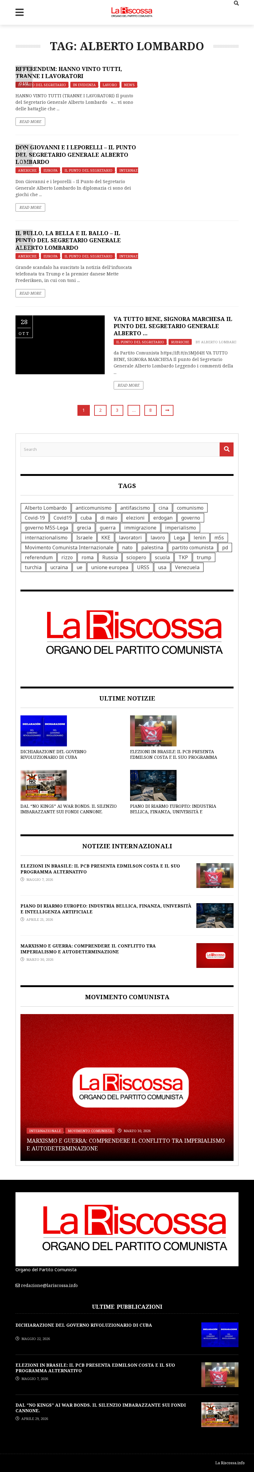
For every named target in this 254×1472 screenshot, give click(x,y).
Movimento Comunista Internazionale (69, 547)
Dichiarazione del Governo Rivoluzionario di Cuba (53, 754)
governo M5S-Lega (46, 527)
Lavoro (110, 84)
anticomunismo (94, 507)
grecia (84, 527)
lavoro (158, 537)
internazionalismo (46, 537)
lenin (200, 537)
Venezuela (187, 567)
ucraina (59, 567)
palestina (152, 547)
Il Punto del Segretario (42, 84)
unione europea (109, 567)
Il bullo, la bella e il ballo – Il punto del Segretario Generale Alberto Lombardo (68, 240)
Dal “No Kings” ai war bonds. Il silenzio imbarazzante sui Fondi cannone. (68, 809)
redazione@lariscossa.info (49, 1285)
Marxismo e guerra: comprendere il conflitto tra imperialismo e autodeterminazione (88, 948)
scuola (162, 557)
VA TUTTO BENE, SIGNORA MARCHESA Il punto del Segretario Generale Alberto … (173, 326)
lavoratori (130, 537)
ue (79, 567)
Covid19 (63, 517)
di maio (108, 517)
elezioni (135, 517)
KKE (105, 537)
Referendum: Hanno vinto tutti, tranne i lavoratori (68, 72)
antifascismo (135, 507)
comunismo (190, 507)
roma (87, 557)
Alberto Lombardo (220, 342)
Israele (84, 537)
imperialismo (180, 527)
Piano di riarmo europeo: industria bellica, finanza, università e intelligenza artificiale (173, 811)
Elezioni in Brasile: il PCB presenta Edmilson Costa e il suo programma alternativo (173, 757)
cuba (86, 517)
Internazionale (135, 170)
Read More (30, 121)
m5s (219, 537)
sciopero (136, 557)
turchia (33, 567)
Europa (50, 170)
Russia (110, 557)
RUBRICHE (180, 342)
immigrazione (140, 527)
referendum (39, 557)
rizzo (67, 557)
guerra (108, 527)
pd (225, 547)
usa (162, 567)
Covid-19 (35, 517)
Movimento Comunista (90, 1130)
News (129, 84)
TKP (183, 557)
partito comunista (192, 547)
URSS (143, 567)
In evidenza (84, 84)
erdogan (163, 517)
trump (204, 557)
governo (190, 517)
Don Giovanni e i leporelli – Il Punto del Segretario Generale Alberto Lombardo (75, 154)
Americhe (27, 170)
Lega (179, 537)
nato (127, 547)
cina (163, 507)
